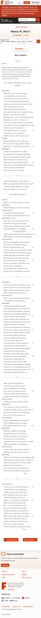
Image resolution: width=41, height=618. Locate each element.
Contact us (11, 589)
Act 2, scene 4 (12, 540)
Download (17, 35)
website (4, 15)
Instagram (17, 598)
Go (38, 41)
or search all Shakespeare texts (30, 22)
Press (3, 577)
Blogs (23, 571)
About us (4, 571)
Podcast (24, 574)
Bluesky (15, 600)
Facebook (7, 598)
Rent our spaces (27, 577)
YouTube (27, 598)
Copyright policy (28, 606)
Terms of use (16, 606)
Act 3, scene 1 (29, 540)
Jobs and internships (8, 574)
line (30, 41)
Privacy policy (6, 606)
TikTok (6, 600)
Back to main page (21, 27)
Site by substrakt (6, 614)
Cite (26, 35)
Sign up (5, 565)
